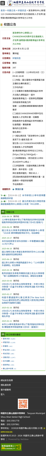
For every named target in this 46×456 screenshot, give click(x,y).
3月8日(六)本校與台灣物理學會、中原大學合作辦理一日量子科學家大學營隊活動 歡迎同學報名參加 (23, 313)
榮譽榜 (7, 346)
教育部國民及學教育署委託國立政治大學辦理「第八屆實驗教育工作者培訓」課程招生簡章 (23, 274)
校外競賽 (8, 361)
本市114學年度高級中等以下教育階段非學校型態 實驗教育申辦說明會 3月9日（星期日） (23, 325)
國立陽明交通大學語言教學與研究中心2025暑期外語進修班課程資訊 (23, 253)
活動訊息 (9, 357)
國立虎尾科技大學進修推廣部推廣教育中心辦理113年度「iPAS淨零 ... (23, 202)
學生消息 (9, 350)
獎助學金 (8, 364)
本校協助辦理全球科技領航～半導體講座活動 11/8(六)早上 (23, 242)
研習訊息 (9, 342)
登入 (3, 394)
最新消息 (9, 338)
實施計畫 (19, 189)
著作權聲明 (6, 389)
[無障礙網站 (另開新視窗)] (23, 447)
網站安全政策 (7, 380)
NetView (24, 439)
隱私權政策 (6, 384)
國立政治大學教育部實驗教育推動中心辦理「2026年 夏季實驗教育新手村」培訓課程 (23, 231)
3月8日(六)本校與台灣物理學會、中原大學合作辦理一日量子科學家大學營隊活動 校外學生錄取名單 (23, 286)
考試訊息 (8, 353)
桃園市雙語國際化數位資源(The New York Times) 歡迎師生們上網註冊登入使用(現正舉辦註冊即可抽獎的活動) (23, 300)
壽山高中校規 (9, 368)
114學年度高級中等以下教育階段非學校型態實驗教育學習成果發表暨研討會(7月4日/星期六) (23, 221)
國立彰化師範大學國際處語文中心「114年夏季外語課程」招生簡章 (23, 264)
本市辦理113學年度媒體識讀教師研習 (23, 197)
